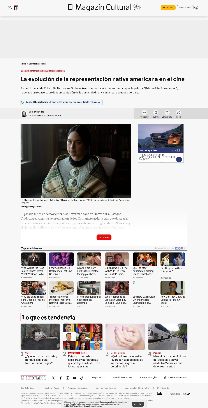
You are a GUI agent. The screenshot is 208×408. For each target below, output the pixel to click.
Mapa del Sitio (98, 377)
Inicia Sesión (185, 7)
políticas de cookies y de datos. (89, 406)
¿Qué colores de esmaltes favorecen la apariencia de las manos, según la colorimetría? (127, 361)
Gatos (27, 353)
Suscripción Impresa (122, 377)
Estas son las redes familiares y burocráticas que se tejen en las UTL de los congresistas (84, 361)
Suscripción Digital (148, 377)
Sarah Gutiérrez (36, 112)
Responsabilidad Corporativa (136, 388)
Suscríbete (168, 7)
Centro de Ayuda (52, 388)
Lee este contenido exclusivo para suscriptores (43, 71)
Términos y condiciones (105, 388)
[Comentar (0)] (167, 113)
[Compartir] (144, 113)
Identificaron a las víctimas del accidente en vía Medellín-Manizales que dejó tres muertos (169, 361)
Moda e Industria (118, 353)
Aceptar (137, 404)
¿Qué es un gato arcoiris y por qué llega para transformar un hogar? (41, 360)
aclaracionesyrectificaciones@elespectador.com (112, 398)
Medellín (157, 353)
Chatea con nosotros (177, 377)
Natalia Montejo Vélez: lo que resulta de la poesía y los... (84, 240)
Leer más (104, 237)
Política (84, 353)
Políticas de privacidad (77, 388)
